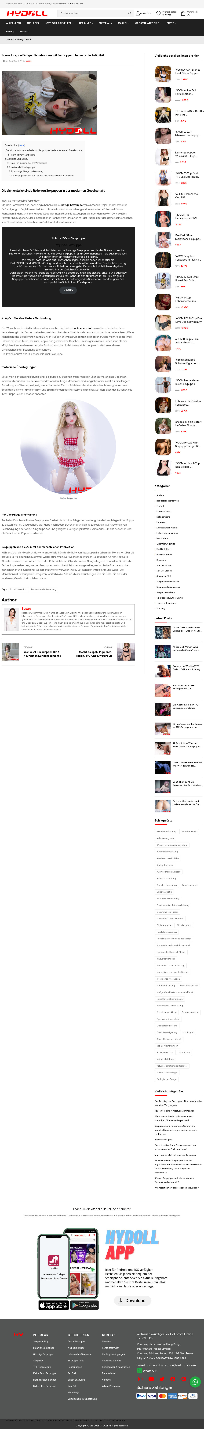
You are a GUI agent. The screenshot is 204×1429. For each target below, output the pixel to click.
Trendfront (184, 1052)
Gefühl (28, 39)
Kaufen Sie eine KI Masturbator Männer (174, 1110)
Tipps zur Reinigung (166, 603)
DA (18, 1420)
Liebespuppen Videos (167, 533)
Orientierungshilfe (166, 543)
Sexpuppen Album (166, 592)
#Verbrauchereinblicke (168, 858)
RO (54, 1420)
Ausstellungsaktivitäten (168, 871)
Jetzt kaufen (76, 3)
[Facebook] (172, 1379)
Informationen (164, 511)
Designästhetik (164, 892)
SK (57, 1420)
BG (8, 1420)
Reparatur (162, 560)
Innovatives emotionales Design (172, 972)
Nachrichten (163, 538)
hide (21, 145)
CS (14, 1420)
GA (36, 1420)
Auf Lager (33, 23)
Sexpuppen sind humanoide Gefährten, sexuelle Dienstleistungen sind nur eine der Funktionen (176, 1130)
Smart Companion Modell (169, 1039)
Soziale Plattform (165, 1052)
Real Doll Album (164, 549)
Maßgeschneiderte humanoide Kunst (175, 992)
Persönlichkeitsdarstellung (170, 1005)
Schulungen (188, 1032)
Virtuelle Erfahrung (166, 1059)
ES (60, 1420)
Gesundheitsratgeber (167, 912)
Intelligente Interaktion (168, 979)
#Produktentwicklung (167, 851)
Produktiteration (18, 589)
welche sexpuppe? (164, 1139)
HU (32, 1420)
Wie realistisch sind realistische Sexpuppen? (177, 1187)
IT (39, 1420)
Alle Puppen (13, 23)
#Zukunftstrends (165, 865)
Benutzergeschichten (168, 500)
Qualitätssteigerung (167, 1032)
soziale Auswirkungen (167, 1045)
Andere (160, 495)
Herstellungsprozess (167, 932)
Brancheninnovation (167, 885)
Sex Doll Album (164, 565)
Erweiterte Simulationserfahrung (173, 905)
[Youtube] (150, 1379)
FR (27, 1420)
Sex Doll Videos (164, 570)
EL (30, 1420)
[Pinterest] (183, 1379)
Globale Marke (164, 925)
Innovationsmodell (166, 958)
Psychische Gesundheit (168, 1019)
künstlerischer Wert (189, 985)
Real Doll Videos (164, 554)
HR (11, 1420)
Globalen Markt (184, 925)
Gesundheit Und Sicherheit (170, 918)
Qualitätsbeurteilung (167, 1025)
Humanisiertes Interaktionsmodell (173, 945)
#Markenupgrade (165, 838)
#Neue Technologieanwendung (172, 845)
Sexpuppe (11, 39)
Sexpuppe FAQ (164, 576)
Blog (20, 39)
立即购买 (68, 290)
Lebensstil (162, 522)
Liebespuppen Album (167, 527)
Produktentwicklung (167, 1012)
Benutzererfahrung (166, 878)
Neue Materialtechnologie (170, 999)
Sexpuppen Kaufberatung (170, 597)
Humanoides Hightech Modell (171, 952)
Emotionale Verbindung (168, 898)
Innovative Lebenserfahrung (171, 965)
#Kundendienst (189, 831)
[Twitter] (161, 1379)
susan (28, 61)
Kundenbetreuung (166, 985)
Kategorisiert (163, 517)
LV (42, 1420)
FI (24, 1420)
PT (51, 1420)
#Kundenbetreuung (166, 831)
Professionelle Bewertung (43, 589)
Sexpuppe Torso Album (168, 581)
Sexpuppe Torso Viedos (168, 587)
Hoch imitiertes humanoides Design (174, 938)
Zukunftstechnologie (167, 1072)
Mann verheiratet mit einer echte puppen (176, 1155)
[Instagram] (139, 1379)
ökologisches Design (167, 1079)
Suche (129, 13)
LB (48, 1420)
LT (45, 1420)
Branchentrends (190, 885)
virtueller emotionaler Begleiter (172, 1066)
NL (21, 1420)
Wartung (161, 608)
